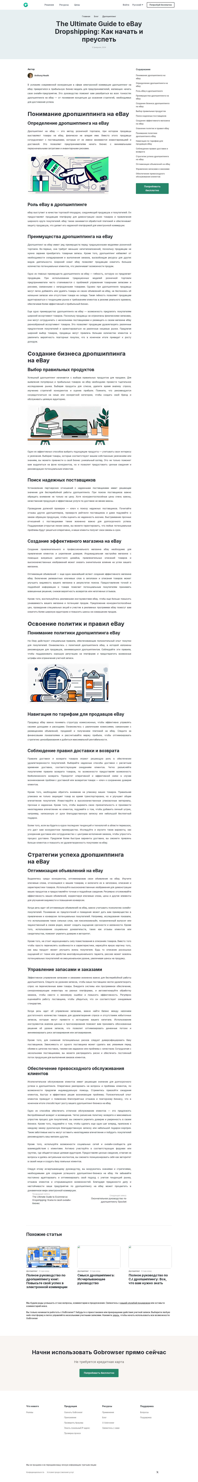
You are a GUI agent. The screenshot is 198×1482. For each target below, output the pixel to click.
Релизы (29, 1412)
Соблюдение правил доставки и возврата (152, 150)
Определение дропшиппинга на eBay (152, 84)
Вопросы (144, 1412)
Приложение (70, 1417)
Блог (104, 1417)
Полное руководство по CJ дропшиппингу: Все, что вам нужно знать (148, 1279)
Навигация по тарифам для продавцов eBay (149, 142)
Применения (108, 1412)
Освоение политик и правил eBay (152, 128)
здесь (116, 1315)
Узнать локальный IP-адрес (77, 1428)
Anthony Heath (41, 75)
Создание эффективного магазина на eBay (153, 122)
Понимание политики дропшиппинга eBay (146, 134)
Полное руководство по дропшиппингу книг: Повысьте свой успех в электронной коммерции (46, 1281)
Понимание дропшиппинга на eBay (150, 76)
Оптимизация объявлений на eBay (153, 164)
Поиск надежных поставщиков (151, 116)
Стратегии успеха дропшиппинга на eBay (152, 158)
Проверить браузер (73, 1423)
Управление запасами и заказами (152, 169)
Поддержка (145, 1417)
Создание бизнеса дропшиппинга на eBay (152, 104)
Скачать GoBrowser (73, 1412)
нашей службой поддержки (135, 1303)
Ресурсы (64, 5)
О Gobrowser (108, 1423)
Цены (77, 5)
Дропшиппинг (31, 1271)
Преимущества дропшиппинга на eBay (152, 97)
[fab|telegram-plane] (144, 1472)
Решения (49, 5)
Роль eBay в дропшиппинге (149, 91)
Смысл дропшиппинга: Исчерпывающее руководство (96, 1279)
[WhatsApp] (141, 1422)
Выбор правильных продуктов (151, 111)
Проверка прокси (72, 1433)
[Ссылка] (26, 5)
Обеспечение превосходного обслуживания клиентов (150, 175)
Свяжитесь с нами (110, 1428)
